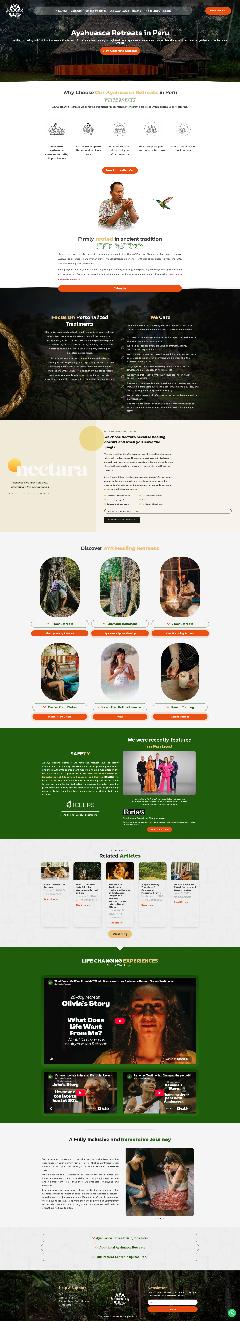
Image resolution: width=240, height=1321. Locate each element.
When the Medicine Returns (54, 886)
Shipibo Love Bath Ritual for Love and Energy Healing (185, 887)
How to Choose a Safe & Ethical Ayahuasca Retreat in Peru (87, 889)
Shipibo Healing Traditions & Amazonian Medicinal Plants (151, 889)
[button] (123, 1182)
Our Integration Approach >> (122, 520)
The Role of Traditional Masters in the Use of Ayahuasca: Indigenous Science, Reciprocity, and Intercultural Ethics (119, 896)
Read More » (51, 899)
